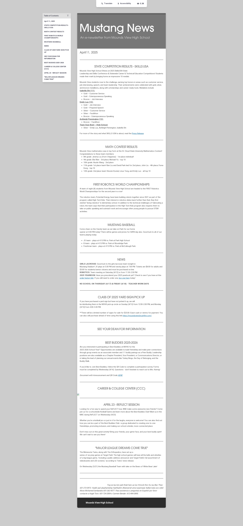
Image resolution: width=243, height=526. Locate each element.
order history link (87, 278)
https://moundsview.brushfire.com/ (137, 316)
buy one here (124, 278)
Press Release (138, 133)
